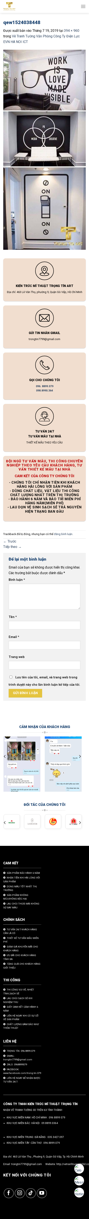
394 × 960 (71, 31)
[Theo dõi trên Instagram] (20, 1193)
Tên (13, 617)
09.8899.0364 (49, 1123)
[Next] (80, 756)
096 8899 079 (57, 1117)
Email (14, 637)
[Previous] (5, 756)
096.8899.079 (51, 1142)
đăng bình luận (63, 534)
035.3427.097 (56, 1137)
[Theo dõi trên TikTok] (31, 1193)
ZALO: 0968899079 (17, 1064)
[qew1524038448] (44, 151)
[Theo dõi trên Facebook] (9, 1193)
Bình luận (17, 580)
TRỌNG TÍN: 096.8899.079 (21, 1051)
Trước (9, 541)
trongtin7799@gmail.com (26, 1164)
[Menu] (83, 6)
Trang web (17, 657)
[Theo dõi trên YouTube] (42, 1193)
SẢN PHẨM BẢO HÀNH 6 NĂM (23, 873)
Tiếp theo (12, 547)
